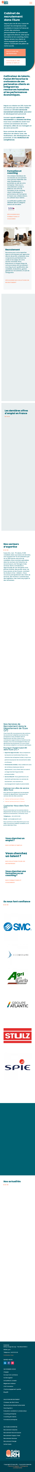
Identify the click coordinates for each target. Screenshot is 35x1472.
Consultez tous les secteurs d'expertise (17, 704)
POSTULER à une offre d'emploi (13, 62)
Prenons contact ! (14, 1335)
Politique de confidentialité (20, 1467)
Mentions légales (13, 1466)
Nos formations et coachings (13, 881)
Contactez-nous (8, 1355)
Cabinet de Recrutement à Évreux (14, 799)
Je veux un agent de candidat (16, 352)
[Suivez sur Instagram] (12, 1362)
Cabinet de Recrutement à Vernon (15, 801)
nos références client (17, 1089)
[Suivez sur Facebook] (8, 1362)
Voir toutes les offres (17, 510)
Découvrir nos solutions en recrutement (17, 281)
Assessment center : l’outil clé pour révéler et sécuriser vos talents (17, 1219)
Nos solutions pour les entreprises (15, 862)
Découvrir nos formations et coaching (13, 216)
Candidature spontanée (18, 518)
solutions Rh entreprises (12, 52)
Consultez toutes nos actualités (17, 1301)
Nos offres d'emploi (13, 845)
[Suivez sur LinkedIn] (5, 1362)
